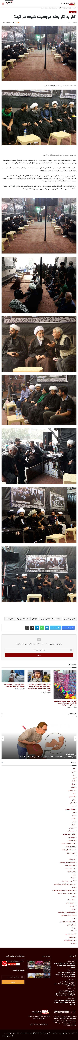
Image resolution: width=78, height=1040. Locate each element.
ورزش (73, 909)
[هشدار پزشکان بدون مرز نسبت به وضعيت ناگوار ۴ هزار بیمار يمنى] (13, 676)
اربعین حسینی (69, 618)
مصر (74, 822)
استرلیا (73, 787)
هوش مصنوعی (71, 872)
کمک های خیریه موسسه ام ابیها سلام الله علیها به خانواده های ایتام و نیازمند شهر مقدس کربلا (65, 703)
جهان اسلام (65, 8)
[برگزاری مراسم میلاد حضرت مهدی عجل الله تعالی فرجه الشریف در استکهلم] (39, 963)
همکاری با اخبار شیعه (39, 1019)
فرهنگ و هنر (71, 840)
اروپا (74, 778)
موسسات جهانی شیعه (68, 850)
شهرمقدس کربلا (22, 618)
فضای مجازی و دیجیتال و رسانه (66, 893)
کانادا (74, 918)
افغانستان (72, 797)
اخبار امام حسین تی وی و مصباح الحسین (63, 890)
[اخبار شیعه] (66, 3)
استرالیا (73, 931)
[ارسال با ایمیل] (32, 628)
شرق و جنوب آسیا (70, 865)
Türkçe (35, 1024)
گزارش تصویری (71, 853)
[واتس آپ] (42, 628)
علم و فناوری (71, 837)
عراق (74, 794)
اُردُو (31, 1024)
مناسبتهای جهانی (70, 903)
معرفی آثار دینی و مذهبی (68, 915)
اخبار (70, 8)
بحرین (73, 819)
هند (74, 856)
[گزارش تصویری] (46, 969)
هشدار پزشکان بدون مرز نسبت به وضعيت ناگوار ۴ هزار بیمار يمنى (14, 685)
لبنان (73, 815)
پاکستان (72, 803)
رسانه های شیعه (70, 847)
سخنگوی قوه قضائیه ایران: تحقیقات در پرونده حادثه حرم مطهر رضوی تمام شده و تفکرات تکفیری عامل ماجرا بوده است (39, 687)
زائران (34, 618)
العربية (46, 1024)
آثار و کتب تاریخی (70, 934)
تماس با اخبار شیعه (34, 1016)
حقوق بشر (72, 943)
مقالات (73, 897)
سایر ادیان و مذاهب (69, 868)
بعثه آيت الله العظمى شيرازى (50, 618)
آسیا (74, 775)
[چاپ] (27, 628)
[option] (39, 738)
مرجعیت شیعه (71, 831)
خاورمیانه (72, 878)
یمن (74, 812)
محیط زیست (71, 900)
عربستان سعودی (70, 809)
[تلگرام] (37, 628)
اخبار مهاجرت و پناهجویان (68, 881)
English (41, 1024)
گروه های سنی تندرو (69, 940)
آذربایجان (72, 828)
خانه (74, 8)
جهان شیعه (72, 937)
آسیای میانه (72, 906)
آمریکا (73, 784)
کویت (73, 825)
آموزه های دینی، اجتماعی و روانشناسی (64, 884)
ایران (73, 800)
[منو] (3, 4)
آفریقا (73, 781)
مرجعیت (9, 618)
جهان (73, 772)
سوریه (73, 806)
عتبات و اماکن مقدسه (69, 834)
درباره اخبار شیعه (45, 1016)
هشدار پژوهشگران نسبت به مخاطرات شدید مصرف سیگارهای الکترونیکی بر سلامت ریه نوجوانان (39, 756)
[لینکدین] (47, 628)
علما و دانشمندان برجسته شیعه (66, 912)
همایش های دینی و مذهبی (67, 922)
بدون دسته (72, 859)
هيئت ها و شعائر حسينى (68, 843)
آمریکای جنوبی (71, 925)
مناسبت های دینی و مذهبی (67, 862)
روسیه (73, 928)
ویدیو (73, 887)
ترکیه (74, 875)
